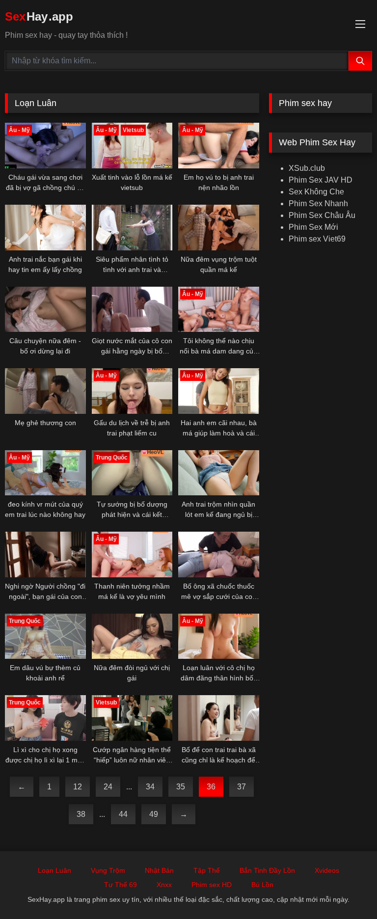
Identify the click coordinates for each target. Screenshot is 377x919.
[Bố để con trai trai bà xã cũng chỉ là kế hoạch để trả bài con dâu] (218, 718)
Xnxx (164, 885)
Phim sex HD (211, 885)
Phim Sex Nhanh (318, 203)
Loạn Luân (54, 870)
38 (81, 814)
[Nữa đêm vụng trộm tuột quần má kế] (218, 227)
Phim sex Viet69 (317, 239)
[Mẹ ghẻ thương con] (45, 391)
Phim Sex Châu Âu (322, 215)
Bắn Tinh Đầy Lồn (267, 870)
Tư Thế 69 (120, 885)
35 (180, 787)
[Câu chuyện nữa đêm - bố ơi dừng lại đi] (45, 309)
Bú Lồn (262, 885)
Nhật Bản (159, 870)
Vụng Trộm (108, 870)
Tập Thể (206, 870)
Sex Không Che (316, 192)
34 (150, 787)
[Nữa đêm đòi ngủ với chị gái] (132, 636)
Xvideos (327, 870)
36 (211, 787)
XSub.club (307, 168)
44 (123, 814)
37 (241, 787)
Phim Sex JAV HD (320, 180)
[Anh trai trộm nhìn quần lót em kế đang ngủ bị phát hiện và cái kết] (218, 473)
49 (153, 814)
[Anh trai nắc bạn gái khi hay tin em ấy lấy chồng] (45, 227)
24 (108, 787)
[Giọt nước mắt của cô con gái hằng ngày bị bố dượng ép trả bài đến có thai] (132, 309)
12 (77, 787)
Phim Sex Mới (313, 227)
